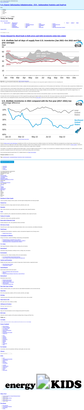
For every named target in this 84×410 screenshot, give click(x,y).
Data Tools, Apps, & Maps (6, 286)
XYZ (30, 321)
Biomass (4, 341)
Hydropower (5, 339)
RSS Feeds (2, 189)
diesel (23, 157)
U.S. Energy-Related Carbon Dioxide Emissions (11, 256)
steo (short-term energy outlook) (59, 27)
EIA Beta (2, 295)
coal (40, 26)
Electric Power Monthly (7, 400)
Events (4, 408)
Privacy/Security (3, 175)
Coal (1, 211)
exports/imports (42, 24)
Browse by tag (14, 22)
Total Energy (3, 229)
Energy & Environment (7, 330)
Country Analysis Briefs (7, 281)
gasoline (54, 25)
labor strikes (39, 97)
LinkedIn (2, 187)
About (77, 22)
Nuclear (4, 336)
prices (27, 26)
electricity (14, 25)
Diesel (4, 361)
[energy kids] (42, 391)
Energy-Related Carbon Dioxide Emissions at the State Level (14, 257)
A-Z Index (2, 319)
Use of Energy (5, 329)
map (26, 27)
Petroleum (4, 331)
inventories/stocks (28, 157)
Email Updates (3, 188)
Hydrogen (4, 338)
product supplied (74, 144)
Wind (4, 342)
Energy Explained (4, 324)
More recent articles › (7, 161)
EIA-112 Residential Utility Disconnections (10, 271)
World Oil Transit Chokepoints (8, 282)
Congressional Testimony (7, 406)
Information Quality (4, 178)
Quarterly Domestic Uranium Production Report (11, 395)
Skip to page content (4, 20)
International (3, 248)
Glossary (2, 29)
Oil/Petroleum (5, 360)
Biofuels (4, 340)
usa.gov (1, 181)
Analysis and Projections (6, 260)
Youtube (1, 186)
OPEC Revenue (6, 283)
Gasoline (4, 365)
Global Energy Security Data (8, 284)
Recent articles (7, 22)
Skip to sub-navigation (4, 1)
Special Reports (4, 267)
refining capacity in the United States (10, 143)
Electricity (2, 207)
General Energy (5, 366)
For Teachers (3, 346)
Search (13, 16)
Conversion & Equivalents (7, 359)
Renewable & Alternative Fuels (7, 220)
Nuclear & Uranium (5, 216)
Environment (3, 252)
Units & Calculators (6, 327)
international (41, 25)
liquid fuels (14, 23)
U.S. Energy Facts (6, 328)
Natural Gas (3, 202)
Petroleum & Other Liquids (6, 198)
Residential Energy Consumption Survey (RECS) (12, 239)
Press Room (3, 403)
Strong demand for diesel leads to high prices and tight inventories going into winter (33, 36)
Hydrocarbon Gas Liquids (7, 332)
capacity (54, 26)
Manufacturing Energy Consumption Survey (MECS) (12, 241)
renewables (41, 27)
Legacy (4, 168)
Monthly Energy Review (7, 233)
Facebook (2, 184)
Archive (72, 22)
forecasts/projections (56, 24)
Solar (4, 344)
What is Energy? (6, 326)
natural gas (14, 24)
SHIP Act (4, 272)
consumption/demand (30, 24)
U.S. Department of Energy (5, 182)
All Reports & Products (5, 304)
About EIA (5, 166)
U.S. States (2, 244)
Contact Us (5, 169)
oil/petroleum (14, 26)
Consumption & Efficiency (6, 235)
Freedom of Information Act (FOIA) (7, 179)
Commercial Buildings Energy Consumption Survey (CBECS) (14, 240)
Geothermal (5, 343)
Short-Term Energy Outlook (8, 264)
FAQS (5, 29)
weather (54, 23)
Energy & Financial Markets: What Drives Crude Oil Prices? (14, 273)
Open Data (5, 167)
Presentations (5, 407)
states (40, 23)
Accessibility (2, 177)
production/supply (15, 27)
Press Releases (5, 405)
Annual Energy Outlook (7, 265)
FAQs (1, 355)
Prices (67, 22)
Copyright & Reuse (3, 176)
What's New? (3, 393)
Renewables (5, 370)
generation (28, 25)
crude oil (27, 23)
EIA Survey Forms (4, 224)
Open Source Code (4, 299)
